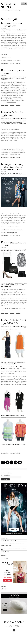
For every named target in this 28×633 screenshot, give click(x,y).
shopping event (4, 79)
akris (2, 250)
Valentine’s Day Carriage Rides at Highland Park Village (12, 543)
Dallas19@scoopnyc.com (11, 232)
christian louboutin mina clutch (14, 119)
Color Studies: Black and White (15, 244)
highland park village (15, 78)
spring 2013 (8, 329)
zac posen (16, 329)
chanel (5, 250)
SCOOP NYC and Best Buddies (14, 72)
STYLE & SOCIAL (8, 5)
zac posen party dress (21, 123)
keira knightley (9, 122)
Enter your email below (5, 475)
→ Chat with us (4, 588)
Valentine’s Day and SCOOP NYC (13, 25)
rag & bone (9, 250)
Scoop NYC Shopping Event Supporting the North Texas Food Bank (12, 167)
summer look (13, 123)
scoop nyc (3, 31)
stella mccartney (21, 250)
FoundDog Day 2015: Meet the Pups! (8, 540)
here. (8, 100)
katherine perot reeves (14, 174)
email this (18, 63)
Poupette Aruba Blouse (20, 444)
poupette (18, 327)
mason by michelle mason (10, 327)
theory (12, 329)
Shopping (15, 30)
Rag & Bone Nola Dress (13, 283)
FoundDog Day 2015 (5, 551)
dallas (8, 78)
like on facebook (4, 63)
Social (18, 173)
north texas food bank (6, 176)
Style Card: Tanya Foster (6, 545)
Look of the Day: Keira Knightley (14, 113)
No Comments (20, 30)
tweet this (12, 63)
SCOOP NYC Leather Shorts (13, 284)
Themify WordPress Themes (18, 626)
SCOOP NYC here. (11, 102)
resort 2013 (23, 327)
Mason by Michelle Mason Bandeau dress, (10, 415)
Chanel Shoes (8, 286)
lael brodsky (22, 174)
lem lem (3, 327)
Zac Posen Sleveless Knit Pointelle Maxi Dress (11, 362)
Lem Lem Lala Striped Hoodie (8, 444)
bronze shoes (4, 119)
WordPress (11, 626)
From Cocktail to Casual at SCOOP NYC (15, 321)
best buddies (4, 78)
